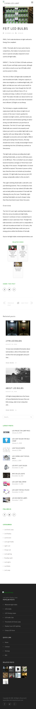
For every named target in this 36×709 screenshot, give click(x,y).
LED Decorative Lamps (19, 498)
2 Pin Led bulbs (14, 341)
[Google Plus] (14, 289)
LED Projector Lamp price (21, 431)
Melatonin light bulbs (11, 605)
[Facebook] (4, 289)
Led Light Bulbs (9, 542)
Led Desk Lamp (9, 530)
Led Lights (7, 562)
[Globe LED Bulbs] (18, 675)
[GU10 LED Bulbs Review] (24, 675)
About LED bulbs (15, 388)
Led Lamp (7, 570)
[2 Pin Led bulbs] (18, 328)
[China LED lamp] (11, 3)
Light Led (7, 546)
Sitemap (7, 651)
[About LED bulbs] (18, 375)
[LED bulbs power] (11, 675)
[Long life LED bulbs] (24, 669)
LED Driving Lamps (10, 613)
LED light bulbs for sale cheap (21, 440)
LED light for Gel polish (20, 490)
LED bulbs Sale (9, 617)
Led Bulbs (20, 33)
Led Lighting (8, 554)
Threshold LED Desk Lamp (13, 622)
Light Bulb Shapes (18, 448)
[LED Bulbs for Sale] (5, 681)
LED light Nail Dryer (19, 482)
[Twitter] (9, 289)
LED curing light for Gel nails (20, 457)
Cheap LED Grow (10, 630)
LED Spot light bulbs (19, 465)
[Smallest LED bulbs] (18, 669)
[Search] (31, 417)
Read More (10, 363)
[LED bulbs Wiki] (5, 675)
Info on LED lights (18, 474)
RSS (6, 655)
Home (6, 642)
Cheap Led (7, 550)
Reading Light (8, 558)
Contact (7, 647)
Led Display (7, 534)
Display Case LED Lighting (12, 626)
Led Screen (7, 538)
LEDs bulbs (8, 609)
